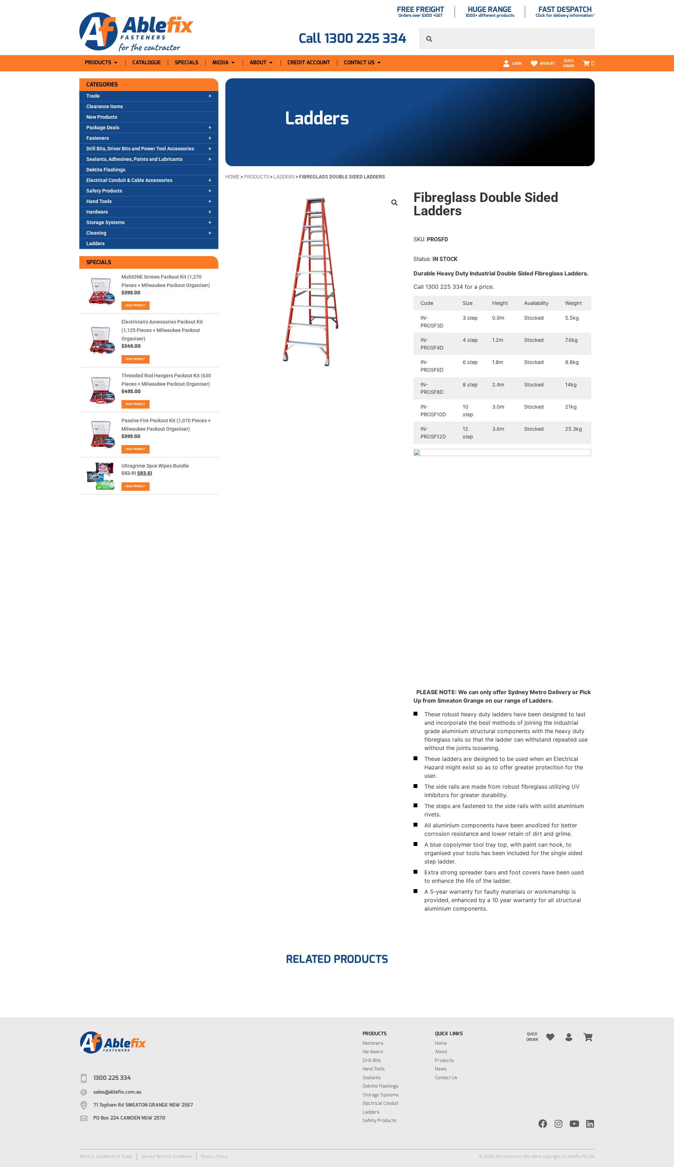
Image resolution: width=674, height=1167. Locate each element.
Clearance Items (104, 106)
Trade (93, 96)
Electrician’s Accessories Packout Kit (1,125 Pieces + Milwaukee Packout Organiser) (162, 330)
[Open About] (270, 63)
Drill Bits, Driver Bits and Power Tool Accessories (140, 148)
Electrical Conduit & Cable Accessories (129, 180)
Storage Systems (105, 222)
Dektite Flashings (105, 169)
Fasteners (97, 138)
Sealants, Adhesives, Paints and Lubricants (134, 159)
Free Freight (420, 9)
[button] (394, 202)
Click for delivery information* (565, 15)
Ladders (95, 243)
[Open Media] (233, 63)
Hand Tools (99, 201)
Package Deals (102, 127)
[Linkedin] (590, 1123)
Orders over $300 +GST (420, 15)
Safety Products (104, 191)
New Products (101, 117)
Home (232, 177)
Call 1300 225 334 (352, 38)
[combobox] (507, 38)
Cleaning (96, 233)
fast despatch (565, 9)
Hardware (97, 212)
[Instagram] (558, 1123)
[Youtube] (574, 1123)
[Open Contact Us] (379, 63)
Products (256, 177)
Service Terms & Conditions (166, 1156)
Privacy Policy (214, 1156)
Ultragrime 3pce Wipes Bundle (155, 466)
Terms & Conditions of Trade (105, 1156)
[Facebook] (542, 1123)
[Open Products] (115, 63)
